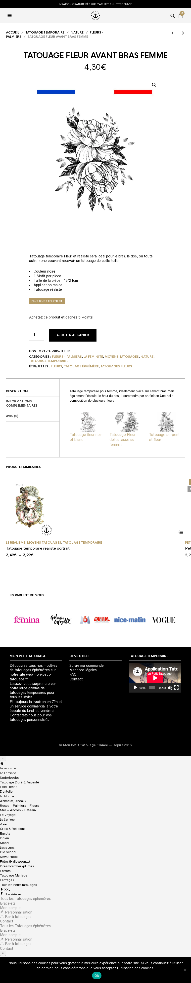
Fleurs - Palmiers (67, 357)
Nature (77, 33)
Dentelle (6, 791)
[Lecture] (135, 687)
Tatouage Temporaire (44, 33)
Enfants (5, 871)
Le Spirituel (7, 820)
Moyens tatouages (122, 357)
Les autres (7, 848)
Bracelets (7, 903)
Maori (4, 843)
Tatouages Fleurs (116, 366)
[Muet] (170, 687)
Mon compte (10, 908)
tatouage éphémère (81, 366)
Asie (3, 824)
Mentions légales (83, 670)
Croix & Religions (12, 829)
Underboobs (9, 777)
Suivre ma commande (86, 665)
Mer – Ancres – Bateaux (18, 810)
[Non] (184, 969)
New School (9, 857)
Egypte (5, 833)
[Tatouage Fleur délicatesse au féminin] (126, 422)
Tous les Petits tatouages (18, 885)
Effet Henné (8, 787)
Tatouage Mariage (13, 875)
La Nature (7, 796)
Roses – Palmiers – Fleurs (19, 805)
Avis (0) (12, 416)
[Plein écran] (176, 687)
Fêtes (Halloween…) (15, 861)
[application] (155, 678)
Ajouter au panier (72, 335)
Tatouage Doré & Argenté (19, 782)
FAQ (73, 674)
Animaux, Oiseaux (13, 801)
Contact (76, 679)
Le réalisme (15, 543)
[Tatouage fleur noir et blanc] (87, 422)
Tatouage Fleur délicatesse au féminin (122, 439)
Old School (8, 852)
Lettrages (7, 880)
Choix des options (180, 532)
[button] (154, 84)
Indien (4, 838)
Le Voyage (8, 815)
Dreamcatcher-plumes (17, 866)
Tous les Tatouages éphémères (25, 899)
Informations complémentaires (22, 403)
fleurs (56, 366)
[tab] (32, 391)
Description (17, 391)
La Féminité (8, 773)
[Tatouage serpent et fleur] (166, 422)
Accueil (12, 33)
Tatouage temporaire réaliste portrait (38, 548)
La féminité (93, 357)
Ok (97, 976)
